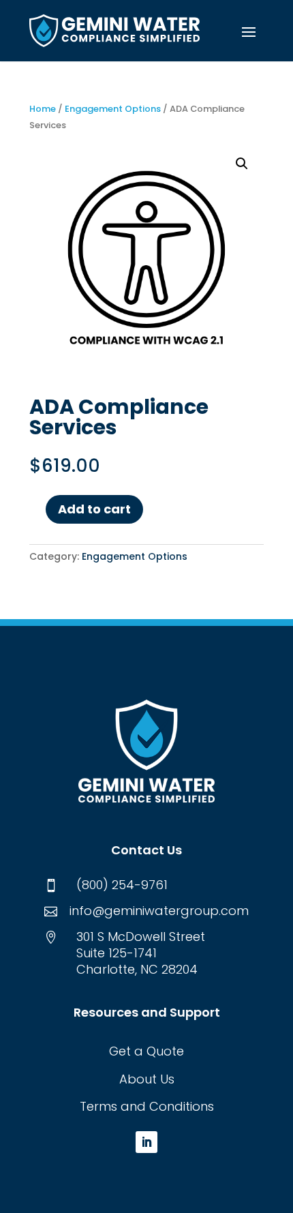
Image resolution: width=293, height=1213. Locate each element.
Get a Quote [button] (146, 1051)
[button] (249, 31)
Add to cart (94, 509)
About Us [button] (146, 1079)
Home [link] (42, 108)
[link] (114, 30)
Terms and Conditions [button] (147, 1106)
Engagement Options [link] (113, 108)
